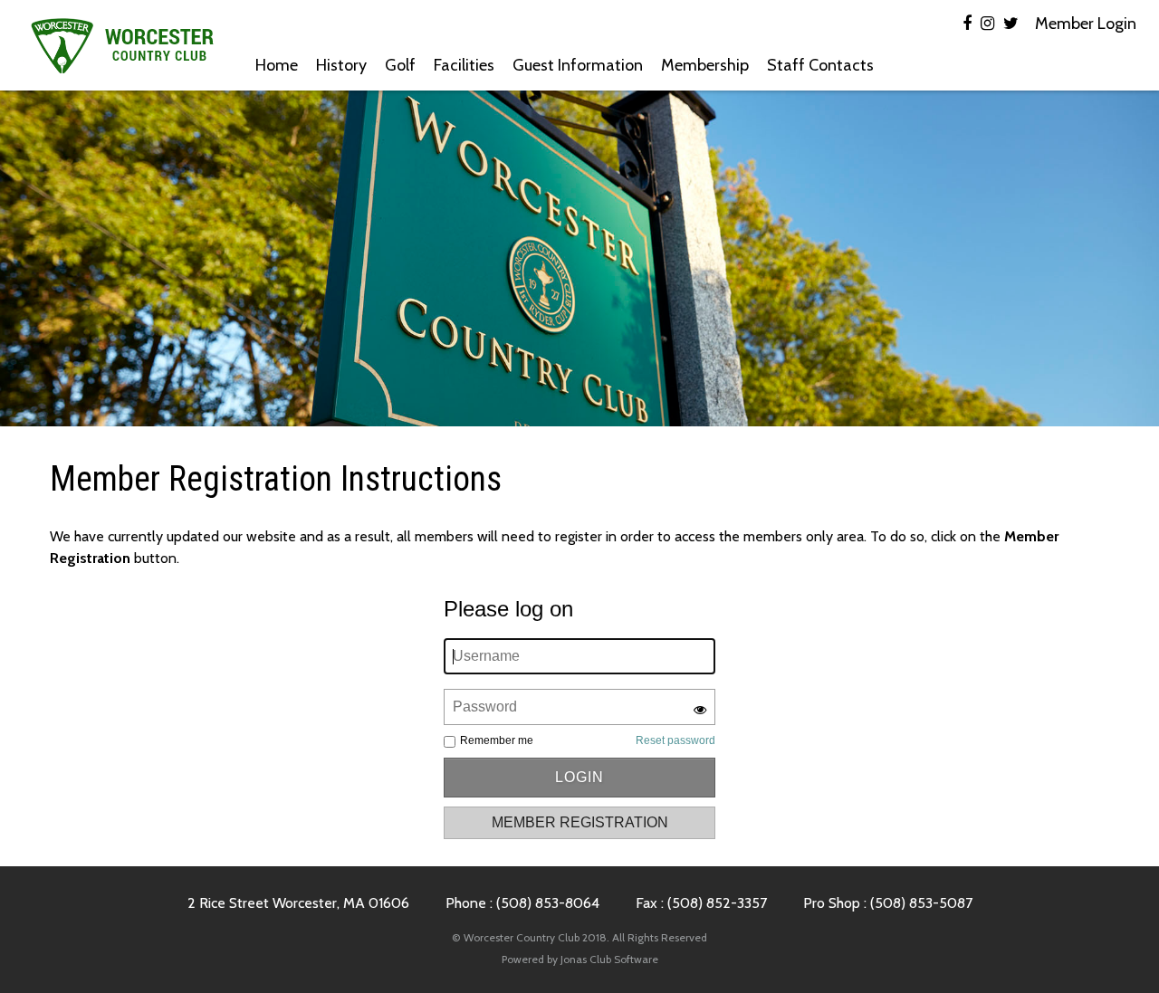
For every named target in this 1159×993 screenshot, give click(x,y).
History (341, 65)
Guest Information (577, 65)
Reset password (675, 740)
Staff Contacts (820, 65)
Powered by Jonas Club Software (580, 959)
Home (276, 65)
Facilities (464, 65)
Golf (400, 65)
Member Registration (580, 822)
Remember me (496, 740)
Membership (705, 65)
